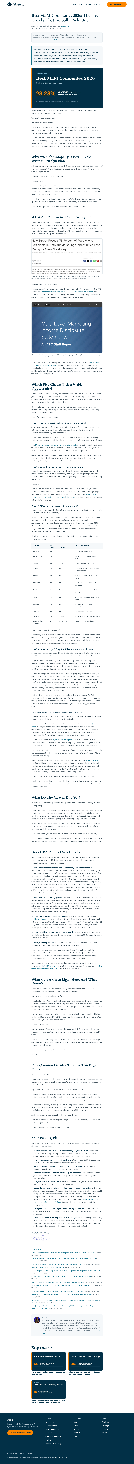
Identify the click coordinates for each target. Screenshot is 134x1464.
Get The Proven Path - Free (20, 1432)
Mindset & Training (53, 1444)
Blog (74, 4)
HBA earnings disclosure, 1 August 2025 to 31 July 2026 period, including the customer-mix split (65, 1271)
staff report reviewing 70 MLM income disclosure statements (67, 292)
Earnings (105, 1426)
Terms (104, 1433)
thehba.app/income (39, 919)
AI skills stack (92, 760)
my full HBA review (47, 966)
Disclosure (106, 1422)
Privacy (105, 1429)
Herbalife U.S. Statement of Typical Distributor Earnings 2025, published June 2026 (61, 1285)
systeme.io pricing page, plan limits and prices (48, 1267)
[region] (67, 584)
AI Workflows (51, 1426)
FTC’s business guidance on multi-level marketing (56, 445)
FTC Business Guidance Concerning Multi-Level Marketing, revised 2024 (56, 1264)
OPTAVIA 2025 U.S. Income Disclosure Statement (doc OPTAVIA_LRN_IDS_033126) (61, 1276)
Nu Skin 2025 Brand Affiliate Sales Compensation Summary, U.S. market (57, 1291)
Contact (97, 4)
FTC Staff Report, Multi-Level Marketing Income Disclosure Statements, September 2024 (63, 1258)
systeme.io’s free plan (62, 740)
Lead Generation (52, 1429)
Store (81, 4)
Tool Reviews (50, 1422)
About (88, 4)
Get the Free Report (116, 4)
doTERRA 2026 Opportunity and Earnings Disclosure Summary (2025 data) (58, 1282)
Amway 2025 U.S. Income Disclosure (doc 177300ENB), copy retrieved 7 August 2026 (61, 1294)
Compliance (50, 1433)
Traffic (48, 1440)
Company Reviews (67, 26)
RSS (75, 1436)
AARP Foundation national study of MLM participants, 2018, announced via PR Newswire (63, 1253)
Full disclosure (59, 40)
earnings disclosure (60, 1457)
